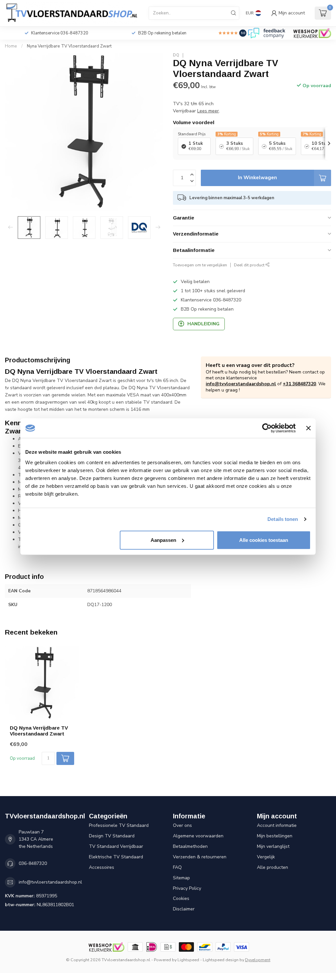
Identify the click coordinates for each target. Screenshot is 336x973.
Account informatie (277, 825)
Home (11, 46)
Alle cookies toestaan (263, 540)
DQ (176, 55)
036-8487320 (33, 863)
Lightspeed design (221, 960)
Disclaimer (184, 909)
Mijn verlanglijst (273, 846)
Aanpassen (163, 540)
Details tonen (282, 519)
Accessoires (101, 867)
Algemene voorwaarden (198, 836)
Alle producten (272, 867)
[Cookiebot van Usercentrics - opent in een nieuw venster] (267, 428)
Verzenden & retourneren (199, 857)
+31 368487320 (299, 384)
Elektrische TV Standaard (116, 857)
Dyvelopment (257, 960)
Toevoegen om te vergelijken (200, 265)
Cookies (181, 898)
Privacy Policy (187, 888)
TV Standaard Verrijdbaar (116, 846)
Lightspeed (188, 960)
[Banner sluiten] (308, 428)
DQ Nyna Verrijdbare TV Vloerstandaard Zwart (39, 730)
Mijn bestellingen (274, 836)
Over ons (182, 825)
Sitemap (181, 878)
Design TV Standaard (112, 836)
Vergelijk (266, 857)
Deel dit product (249, 265)
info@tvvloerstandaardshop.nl (241, 384)
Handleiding (203, 324)
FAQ (177, 867)
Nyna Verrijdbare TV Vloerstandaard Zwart (69, 46)
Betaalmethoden (190, 846)
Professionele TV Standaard (119, 825)
